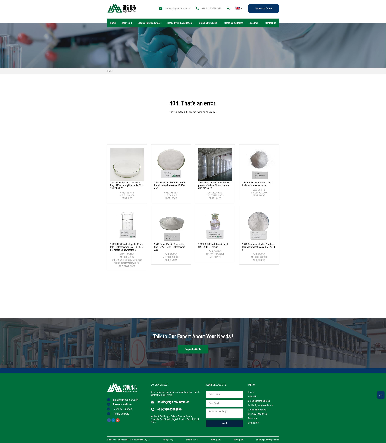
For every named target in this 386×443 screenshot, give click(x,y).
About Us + (127, 23)
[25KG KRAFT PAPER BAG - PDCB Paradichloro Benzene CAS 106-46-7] (171, 164)
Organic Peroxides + (209, 23)
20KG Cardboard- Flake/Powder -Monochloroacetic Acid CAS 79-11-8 (259, 247)
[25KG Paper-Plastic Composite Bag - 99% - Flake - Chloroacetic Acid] (171, 226)
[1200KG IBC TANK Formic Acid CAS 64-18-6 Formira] (215, 226)
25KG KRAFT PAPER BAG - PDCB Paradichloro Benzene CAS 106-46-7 (169, 185)
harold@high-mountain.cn (177, 8)
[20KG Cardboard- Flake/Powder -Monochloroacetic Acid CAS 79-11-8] (259, 226)
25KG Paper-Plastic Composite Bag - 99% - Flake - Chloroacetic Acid (169, 247)
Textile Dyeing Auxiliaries (260, 405)
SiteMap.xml (238, 440)
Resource (252, 418)
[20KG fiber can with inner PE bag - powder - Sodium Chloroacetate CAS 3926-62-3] (215, 164)
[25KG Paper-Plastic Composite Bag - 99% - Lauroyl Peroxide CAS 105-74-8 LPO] (127, 164)
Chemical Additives (233, 23)
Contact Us (270, 23)
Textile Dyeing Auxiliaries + (180, 23)
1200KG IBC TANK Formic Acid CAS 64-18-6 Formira (213, 245)
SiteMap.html (216, 440)
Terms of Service (192, 440)
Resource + (254, 23)
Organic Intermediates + (149, 23)
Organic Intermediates (259, 400)
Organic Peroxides (257, 409)
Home (113, 23)
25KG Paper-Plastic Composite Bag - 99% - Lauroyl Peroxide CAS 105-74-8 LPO (126, 185)
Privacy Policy (168, 440)
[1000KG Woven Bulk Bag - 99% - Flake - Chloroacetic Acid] (259, 164)
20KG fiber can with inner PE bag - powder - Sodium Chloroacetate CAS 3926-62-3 (214, 185)
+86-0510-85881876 (211, 8)
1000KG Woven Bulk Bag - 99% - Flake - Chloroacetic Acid (257, 184)
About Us (252, 396)
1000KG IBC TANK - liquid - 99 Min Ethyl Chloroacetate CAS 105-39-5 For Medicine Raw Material (126, 247)
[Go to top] (380, 395)
